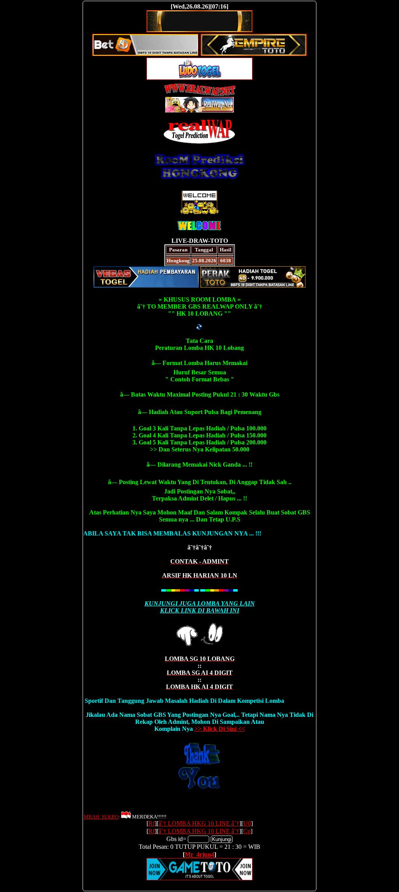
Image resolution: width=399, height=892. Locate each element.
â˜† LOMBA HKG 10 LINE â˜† (199, 823)
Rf (151, 823)
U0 (247, 823)
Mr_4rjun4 (199, 854)
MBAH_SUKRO (101, 817)
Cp (247, 831)
